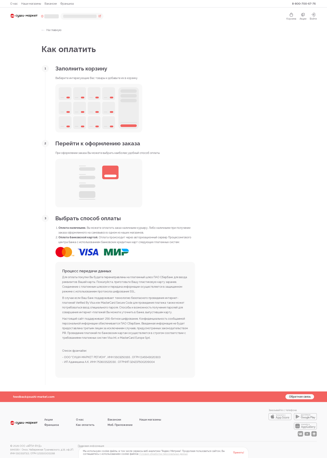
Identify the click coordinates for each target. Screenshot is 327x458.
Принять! (238, 452)
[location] (50, 16)
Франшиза (67, 3)
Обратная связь (300, 396)
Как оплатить (85, 425)
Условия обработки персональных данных (163, 454)
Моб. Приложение (120, 425)
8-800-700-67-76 (304, 3)
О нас (14, 3)
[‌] (81, 16)
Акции (303, 18)
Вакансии (50, 3)
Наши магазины (31, 3)
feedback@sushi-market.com (33, 396)
